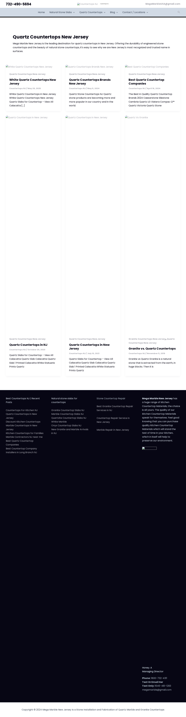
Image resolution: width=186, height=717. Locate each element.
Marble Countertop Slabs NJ (67, 414)
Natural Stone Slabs (60, 12)
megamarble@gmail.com (156, 689)
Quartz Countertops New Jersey (27, 74)
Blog (112, 12)
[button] (73, 12)
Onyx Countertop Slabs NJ (66, 425)
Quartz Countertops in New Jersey (89, 347)
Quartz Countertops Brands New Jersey (90, 82)
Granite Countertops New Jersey (147, 339)
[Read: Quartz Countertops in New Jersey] (93, 224)
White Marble (59, 421)
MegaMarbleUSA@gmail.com (162, 3)
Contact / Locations (133, 12)
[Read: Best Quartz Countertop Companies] (147, 66)
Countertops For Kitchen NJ (22, 410)
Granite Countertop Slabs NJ (67, 410)
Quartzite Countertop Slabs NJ (68, 418)
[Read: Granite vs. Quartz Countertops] (152, 224)
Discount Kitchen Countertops (23, 421)
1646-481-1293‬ (163, 686)
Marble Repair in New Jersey (113, 430)
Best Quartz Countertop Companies (146, 82)
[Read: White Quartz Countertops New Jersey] (29, 66)
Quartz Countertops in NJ (28, 345)
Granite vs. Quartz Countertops (152, 349)
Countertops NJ (104, 4)
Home (41, 12)
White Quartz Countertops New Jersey (32, 82)
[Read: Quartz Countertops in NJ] (33, 224)
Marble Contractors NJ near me (24, 437)
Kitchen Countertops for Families (24, 433)
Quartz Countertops (90, 12)
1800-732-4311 (159, 678)
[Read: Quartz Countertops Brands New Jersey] (89, 66)
